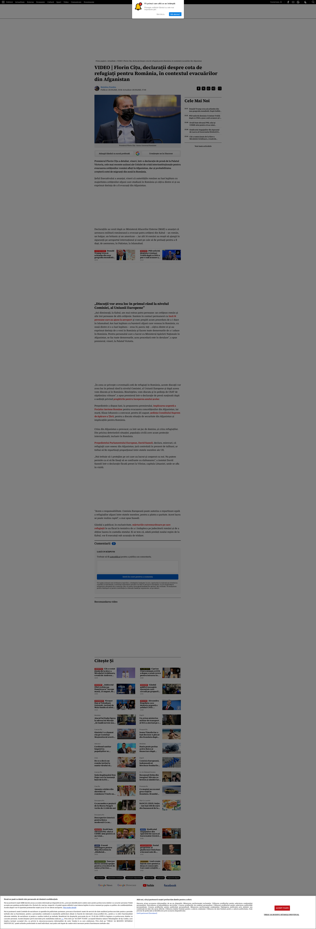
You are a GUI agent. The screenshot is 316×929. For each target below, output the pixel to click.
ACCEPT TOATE (282, 908)
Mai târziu (161, 14)
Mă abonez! (175, 14)
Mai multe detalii (69, 907)
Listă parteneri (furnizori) (147, 913)
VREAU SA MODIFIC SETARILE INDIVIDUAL (281, 915)
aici (62, 918)
